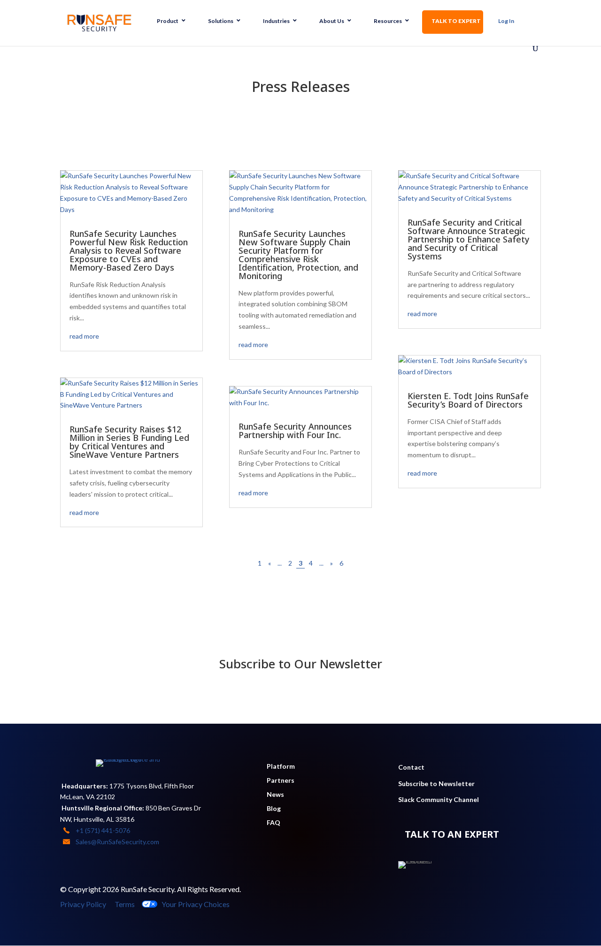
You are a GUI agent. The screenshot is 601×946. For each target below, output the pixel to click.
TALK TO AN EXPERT (452, 834)
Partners (280, 780)
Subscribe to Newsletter (436, 783)
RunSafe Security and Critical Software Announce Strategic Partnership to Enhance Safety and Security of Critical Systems (469, 239)
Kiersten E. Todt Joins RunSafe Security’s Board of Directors (468, 400)
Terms (125, 904)
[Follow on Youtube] (433, 891)
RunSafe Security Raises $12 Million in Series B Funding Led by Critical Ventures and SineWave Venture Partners (129, 442)
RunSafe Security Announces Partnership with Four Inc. (295, 430)
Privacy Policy (83, 904)
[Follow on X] (452, 891)
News (275, 794)
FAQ (273, 822)
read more (84, 336)
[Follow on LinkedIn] (415, 891)
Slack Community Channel (438, 799)
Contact (411, 767)
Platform (281, 766)
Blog (274, 808)
